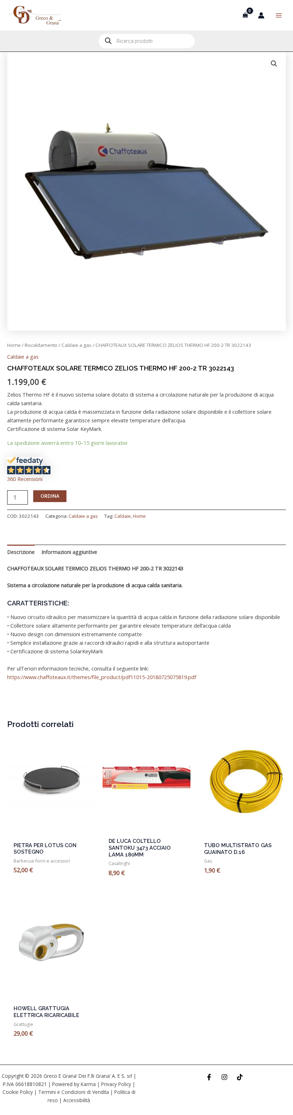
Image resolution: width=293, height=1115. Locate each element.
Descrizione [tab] (21, 551)
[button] (274, 63)
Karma (88, 1084)
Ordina (49, 496)
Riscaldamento (41, 345)
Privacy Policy (116, 1084)
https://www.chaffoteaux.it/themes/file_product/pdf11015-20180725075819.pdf (101, 677)
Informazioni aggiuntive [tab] (69, 551)
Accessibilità (76, 1100)
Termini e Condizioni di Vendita (73, 1092)
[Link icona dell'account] (261, 15)
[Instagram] (224, 1077)
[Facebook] (209, 1077)
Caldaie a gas (76, 345)
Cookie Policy (18, 1092)
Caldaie (122, 516)
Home (14, 345)
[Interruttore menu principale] (279, 15)
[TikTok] (240, 1077)
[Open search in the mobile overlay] (146, 41)
